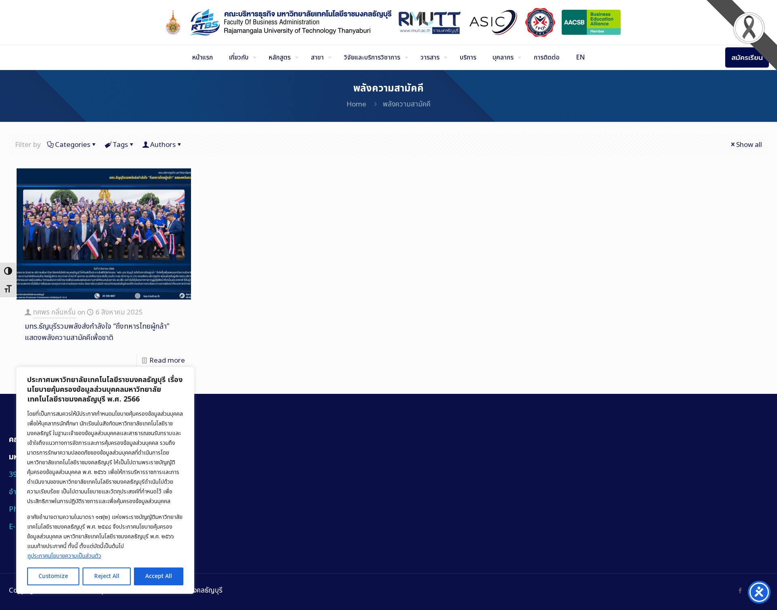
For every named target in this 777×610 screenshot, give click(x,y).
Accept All (158, 576)
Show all (749, 145)
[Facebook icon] (740, 590)
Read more (167, 360)
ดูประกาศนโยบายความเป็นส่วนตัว (64, 556)
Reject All (106, 576)
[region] (105, 480)
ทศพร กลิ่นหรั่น (54, 312)
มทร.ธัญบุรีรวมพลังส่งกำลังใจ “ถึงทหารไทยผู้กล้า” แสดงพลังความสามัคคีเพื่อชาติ (97, 332)
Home (356, 104)
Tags (120, 145)
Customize (53, 576)
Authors (163, 145)
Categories (72, 145)
